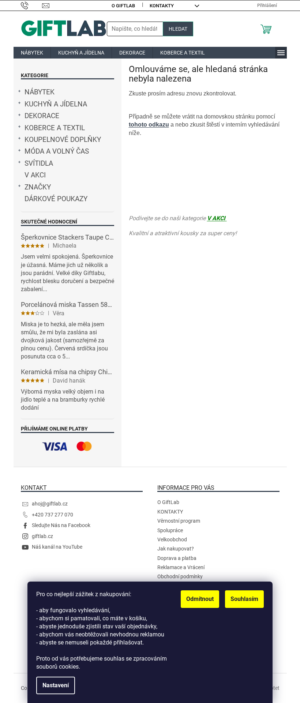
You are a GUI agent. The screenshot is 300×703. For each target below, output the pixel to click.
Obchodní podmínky (180, 576)
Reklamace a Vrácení (181, 567)
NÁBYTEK (40, 92)
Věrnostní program (178, 521)
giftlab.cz (42, 536)
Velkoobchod (172, 539)
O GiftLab (123, 5)
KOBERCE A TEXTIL (55, 128)
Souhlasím (244, 598)
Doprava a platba (176, 558)
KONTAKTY (162, 5)
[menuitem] (32, 53)
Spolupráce (170, 530)
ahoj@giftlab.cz (50, 504)
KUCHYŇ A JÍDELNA (56, 104)
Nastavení (55, 685)
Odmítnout (200, 598)
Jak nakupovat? (175, 549)
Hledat (178, 29)
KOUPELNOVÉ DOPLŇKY (63, 140)
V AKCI (35, 175)
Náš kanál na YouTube (57, 547)
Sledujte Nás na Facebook (61, 525)
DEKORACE (42, 116)
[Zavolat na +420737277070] (31, 5)
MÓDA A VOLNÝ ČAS (57, 151)
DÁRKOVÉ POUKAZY (56, 199)
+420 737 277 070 (52, 515)
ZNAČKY (38, 187)
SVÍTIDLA (39, 163)
